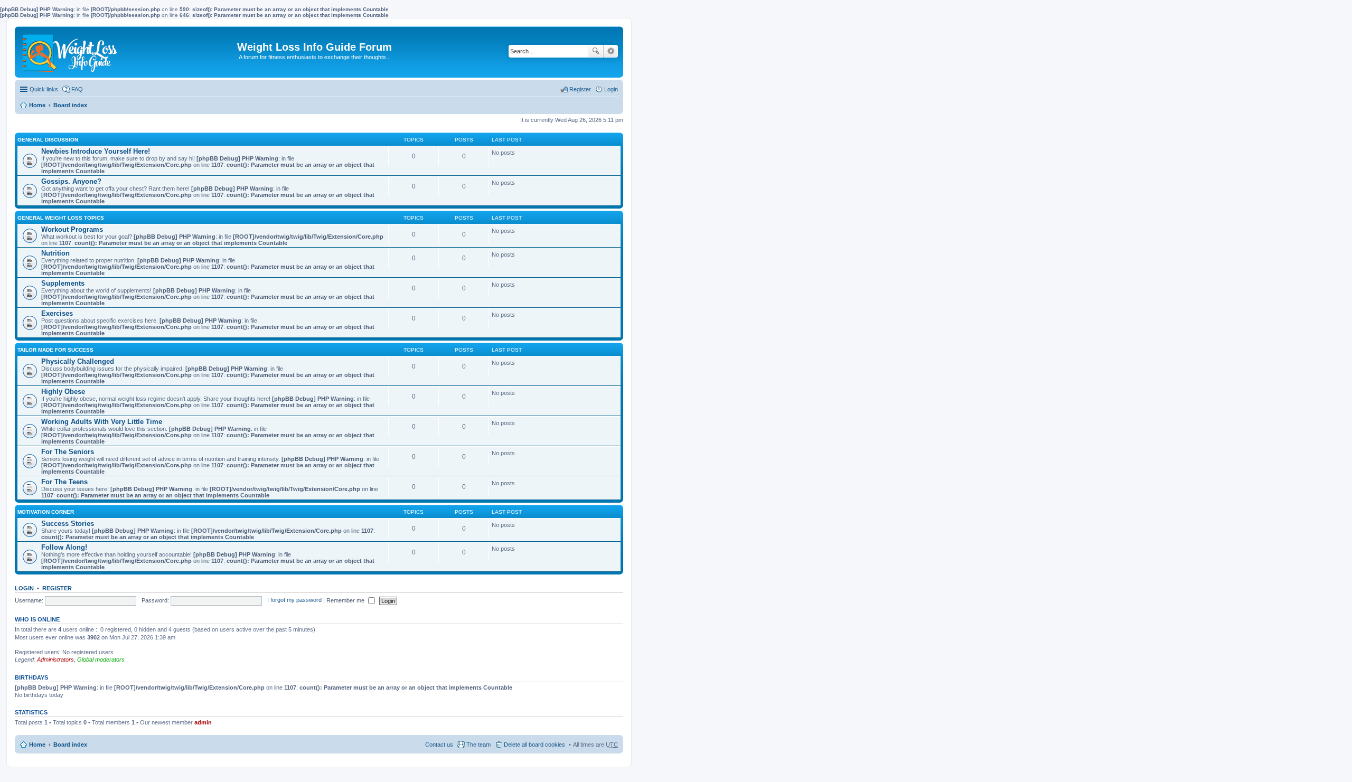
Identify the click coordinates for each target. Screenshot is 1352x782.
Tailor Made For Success (55, 350)
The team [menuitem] (478, 744)
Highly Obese (63, 391)
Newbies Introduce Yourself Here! (95, 151)
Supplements (62, 283)
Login (24, 588)
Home (37, 105)
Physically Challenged (77, 361)
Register (57, 588)
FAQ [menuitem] (77, 89)
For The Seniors (67, 452)
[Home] (71, 52)
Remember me (346, 600)
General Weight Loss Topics (60, 218)
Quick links (44, 89)
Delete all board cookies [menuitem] (534, 744)
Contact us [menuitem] (439, 744)
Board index (70, 105)
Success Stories (67, 523)
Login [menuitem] (611, 89)
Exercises (57, 313)
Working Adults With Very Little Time (101, 422)
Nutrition (55, 253)
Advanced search (611, 51)
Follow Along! (64, 547)
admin (203, 722)
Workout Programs (72, 229)
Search (596, 51)
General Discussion (47, 140)
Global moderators (101, 659)
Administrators (55, 659)
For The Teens (64, 482)
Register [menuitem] (580, 89)
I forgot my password (294, 600)
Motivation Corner (45, 512)
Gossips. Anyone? (71, 181)
